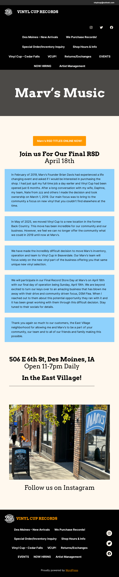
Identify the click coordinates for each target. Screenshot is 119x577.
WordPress (72, 570)
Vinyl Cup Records (37, 12)
